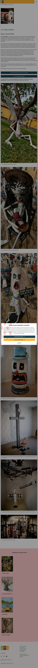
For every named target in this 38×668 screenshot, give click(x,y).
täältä (23, 333)
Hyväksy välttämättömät (18, 339)
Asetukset (19, 342)
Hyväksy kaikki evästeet (18, 336)
